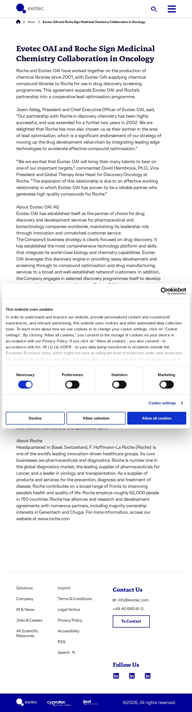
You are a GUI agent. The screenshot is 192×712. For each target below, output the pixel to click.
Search (64, 653)
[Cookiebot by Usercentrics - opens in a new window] (164, 291)
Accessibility (69, 631)
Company (24, 599)
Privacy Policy (70, 620)
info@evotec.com (133, 600)
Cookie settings (162, 403)
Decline (35, 418)
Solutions (24, 588)
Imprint (64, 588)
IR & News (25, 610)
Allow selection (96, 418)
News (31, 21)
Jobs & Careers (29, 620)
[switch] (72, 385)
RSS (62, 642)
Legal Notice (69, 610)
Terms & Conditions (75, 599)
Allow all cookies (157, 418)
